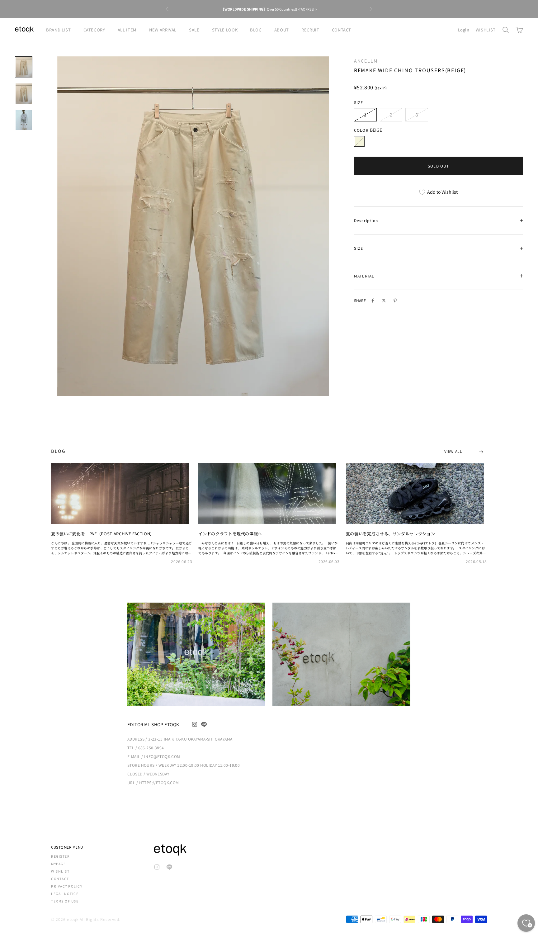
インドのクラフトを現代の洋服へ (230, 534)
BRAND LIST (58, 30)
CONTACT (342, 30)
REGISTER (60, 856)
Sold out (438, 165)
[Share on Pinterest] (395, 300)
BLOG (256, 30)
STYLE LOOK (225, 30)
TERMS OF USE (64, 901)
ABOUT (281, 30)
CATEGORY (94, 30)
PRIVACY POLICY (66, 886)
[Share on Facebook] (372, 300)
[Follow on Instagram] (194, 724)
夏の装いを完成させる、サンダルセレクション (390, 534)
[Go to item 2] (23, 93)
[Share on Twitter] (383, 300)
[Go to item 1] (23, 67)
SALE (194, 30)
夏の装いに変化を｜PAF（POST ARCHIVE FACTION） (102, 534)
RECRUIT (310, 30)
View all (453, 451)
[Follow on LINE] (204, 724)
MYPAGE (58, 863)
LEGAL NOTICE (64, 893)
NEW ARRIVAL (163, 30)
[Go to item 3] (23, 120)
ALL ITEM (127, 30)
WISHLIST (486, 30)
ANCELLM (366, 61)
